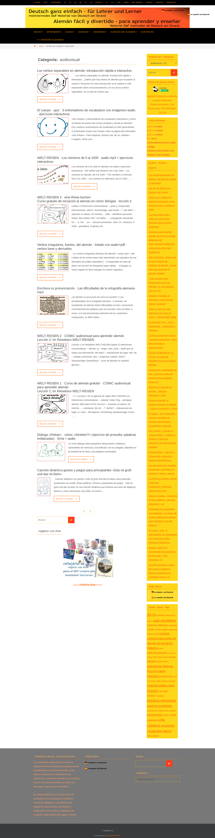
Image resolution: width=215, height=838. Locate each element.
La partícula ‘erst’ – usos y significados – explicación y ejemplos (162, 326)
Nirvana (107, 836)
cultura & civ (40, 6)
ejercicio (151, 661)
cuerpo (161, 648)
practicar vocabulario (159, 705)
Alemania (150, 621)
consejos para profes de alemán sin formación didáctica (161, 643)
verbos (166, 715)
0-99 (118, 2)
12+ (112, 2)
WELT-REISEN (153, 736)
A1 (65, 2)
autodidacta (168, 620)
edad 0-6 (99, 2)
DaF (155, 657)
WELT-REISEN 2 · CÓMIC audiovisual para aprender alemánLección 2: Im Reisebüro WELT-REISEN (80, 338)
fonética (159, 2)
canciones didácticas (157, 625)
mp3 (160, 691)
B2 (81, 2)
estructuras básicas (160, 666)
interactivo (153, 676)
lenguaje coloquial (168, 681)
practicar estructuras (161, 700)
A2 (70, 2)
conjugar (164, 633)
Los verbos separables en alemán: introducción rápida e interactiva (84, 70)
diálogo (165, 657)
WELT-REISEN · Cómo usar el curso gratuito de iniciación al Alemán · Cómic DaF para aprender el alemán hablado (163, 265)
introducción (166, 676)
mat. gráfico (137, 2)
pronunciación (155, 714)
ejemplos (172, 657)
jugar (158, 681)
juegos (149, 2)
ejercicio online (163, 661)
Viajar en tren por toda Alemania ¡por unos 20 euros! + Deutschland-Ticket (162, 313)
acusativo (161, 615)
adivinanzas (170, 615)
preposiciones (152, 710)
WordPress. (116, 836)
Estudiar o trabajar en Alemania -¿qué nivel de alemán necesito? (161, 300)
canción (158, 629)
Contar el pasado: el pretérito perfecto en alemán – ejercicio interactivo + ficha (163, 404)
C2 (91, 2)
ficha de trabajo (156, 671)
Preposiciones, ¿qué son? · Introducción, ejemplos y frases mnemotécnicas (162, 456)
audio (126, 2)
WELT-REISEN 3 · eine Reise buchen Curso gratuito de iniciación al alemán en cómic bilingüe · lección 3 (84, 199)
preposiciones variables (167, 710)
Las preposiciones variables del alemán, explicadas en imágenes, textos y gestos (162, 469)
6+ (107, 2)
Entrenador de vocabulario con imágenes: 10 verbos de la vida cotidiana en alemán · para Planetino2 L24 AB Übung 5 (163, 517)
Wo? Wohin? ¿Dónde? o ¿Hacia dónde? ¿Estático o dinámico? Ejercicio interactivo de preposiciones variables (162, 439)
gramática (171, 2)
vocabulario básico (159, 731)
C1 (86, 2)
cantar (164, 629)
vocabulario (167, 725)
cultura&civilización (157, 652)
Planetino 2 (161, 696)
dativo (160, 657)
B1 (75, 2)
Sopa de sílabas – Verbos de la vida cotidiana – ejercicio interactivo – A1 (163, 500)
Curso (37, 2)
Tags (45, 2)
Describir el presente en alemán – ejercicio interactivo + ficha (160, 391)
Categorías (56, 2)
